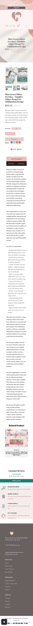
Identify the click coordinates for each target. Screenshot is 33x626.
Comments (21, 163)
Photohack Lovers (15, 545)
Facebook (7, 607)
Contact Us (8, 586)
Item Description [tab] (16, 159)
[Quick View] (21, 441)
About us (7, 589)
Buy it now (14, 139)
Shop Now (16, 7)
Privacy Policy (9, 572)
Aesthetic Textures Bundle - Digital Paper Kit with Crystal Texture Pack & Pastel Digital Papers (16, 453)
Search (7, 563)
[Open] (4, 622)
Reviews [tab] (11, 163)
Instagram (7, 604)
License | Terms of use (11, 583)
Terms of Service (9, 569)
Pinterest (7, 601)
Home (7, 49)
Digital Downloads (10, 580)
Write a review (16, 480)
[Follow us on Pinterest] (20, 142)
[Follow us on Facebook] (12, 142)
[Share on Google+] (17, 142)
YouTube (7, 598)
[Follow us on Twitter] (14, 142)
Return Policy (8, 566)
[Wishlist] (19, 134)
